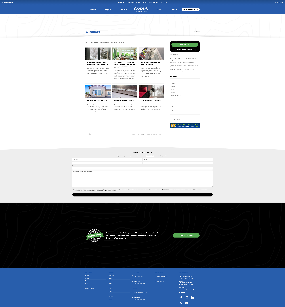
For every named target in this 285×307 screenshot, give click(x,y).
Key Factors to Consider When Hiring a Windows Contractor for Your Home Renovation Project (124, 65)
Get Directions (137, 279)
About (172, 89)
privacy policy (91, 190)
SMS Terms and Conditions (101, 190)
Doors (110, 294)
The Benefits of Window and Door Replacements (150, 63)
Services (173, 80)
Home (193, 31)
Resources (173, 86)
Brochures (173, 113)
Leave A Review (139, 283)
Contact (173, 92)
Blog (172, 110)
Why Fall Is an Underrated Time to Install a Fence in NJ (182, 62)
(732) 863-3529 (160, 281)
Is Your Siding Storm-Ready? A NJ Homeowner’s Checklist (182, 69)
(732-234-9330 (137, 281)
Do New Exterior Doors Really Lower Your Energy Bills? (182, 72)
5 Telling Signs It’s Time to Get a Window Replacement (151, 101)
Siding (110, 288)
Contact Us (184, 45)
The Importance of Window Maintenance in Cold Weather (97, 63)
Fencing (110, 278)
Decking (110, 283)
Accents (110, 299)
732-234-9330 (8, 2)
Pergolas (111, 296)
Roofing (110, 286)
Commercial (111, 275)
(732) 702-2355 (137, 297)
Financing (173, 116)
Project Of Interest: (76, 165)
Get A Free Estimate (176, 95)
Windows (111, 291)
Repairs (173, 83)
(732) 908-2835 (165, 189)
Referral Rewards (175, 119)
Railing (110, 280)
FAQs (172, 107)
